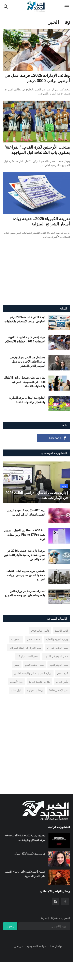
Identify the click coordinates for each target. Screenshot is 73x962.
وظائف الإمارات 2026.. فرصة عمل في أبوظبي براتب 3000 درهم (37, 78)
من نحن (18, 946)
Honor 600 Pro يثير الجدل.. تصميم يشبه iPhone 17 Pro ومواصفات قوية (24, 535)
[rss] (55, 901)
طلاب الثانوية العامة (39, 682)
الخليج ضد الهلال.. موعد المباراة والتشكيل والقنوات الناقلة (27, 400)
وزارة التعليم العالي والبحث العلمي (33, 673)
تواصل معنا (56, 946)
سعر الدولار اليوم (58, 665)
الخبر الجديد (61, 630)
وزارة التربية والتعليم (57, 639)
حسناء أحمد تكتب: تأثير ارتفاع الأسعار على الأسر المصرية (24, 874)
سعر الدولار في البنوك (56, 656)
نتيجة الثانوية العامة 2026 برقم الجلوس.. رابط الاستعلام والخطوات (24, 319)
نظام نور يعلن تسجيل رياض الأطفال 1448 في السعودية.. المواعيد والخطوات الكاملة (24, 382)
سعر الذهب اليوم (34, 665)
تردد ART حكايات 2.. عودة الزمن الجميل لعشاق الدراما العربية (26, 512)
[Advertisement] (36, 275)
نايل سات (16, 690)
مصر (16, 665)
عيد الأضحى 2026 (58, 690)
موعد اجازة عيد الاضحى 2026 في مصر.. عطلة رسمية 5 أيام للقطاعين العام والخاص (24, 555)
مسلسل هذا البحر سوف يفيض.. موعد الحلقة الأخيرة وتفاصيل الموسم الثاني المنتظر (27, 361)
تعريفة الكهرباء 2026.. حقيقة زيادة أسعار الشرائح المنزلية (41, 221)
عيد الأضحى (16, 682)
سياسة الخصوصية (36, 946)
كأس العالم (62, 682)
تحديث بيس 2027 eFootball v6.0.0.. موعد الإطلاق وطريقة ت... (24, 837)
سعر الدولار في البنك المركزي (25, 647)
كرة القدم (62, 673)
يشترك (10, 926)
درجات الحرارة (35, 690)
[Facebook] (65, 901)
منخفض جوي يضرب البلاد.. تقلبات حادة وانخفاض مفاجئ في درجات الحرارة (25, 575)
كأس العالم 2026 (40, 630)
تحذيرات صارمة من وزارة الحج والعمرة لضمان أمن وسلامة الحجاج (25, 593)
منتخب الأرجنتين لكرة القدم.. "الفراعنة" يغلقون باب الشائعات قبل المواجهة (37, 150)
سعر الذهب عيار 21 (57, 647)
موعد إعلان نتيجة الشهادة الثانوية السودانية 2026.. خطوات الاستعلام (25, 339)
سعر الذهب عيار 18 (27, 656)
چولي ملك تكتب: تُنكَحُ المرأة (29, 853)
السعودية (16, 639)
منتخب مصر (33, 639)
